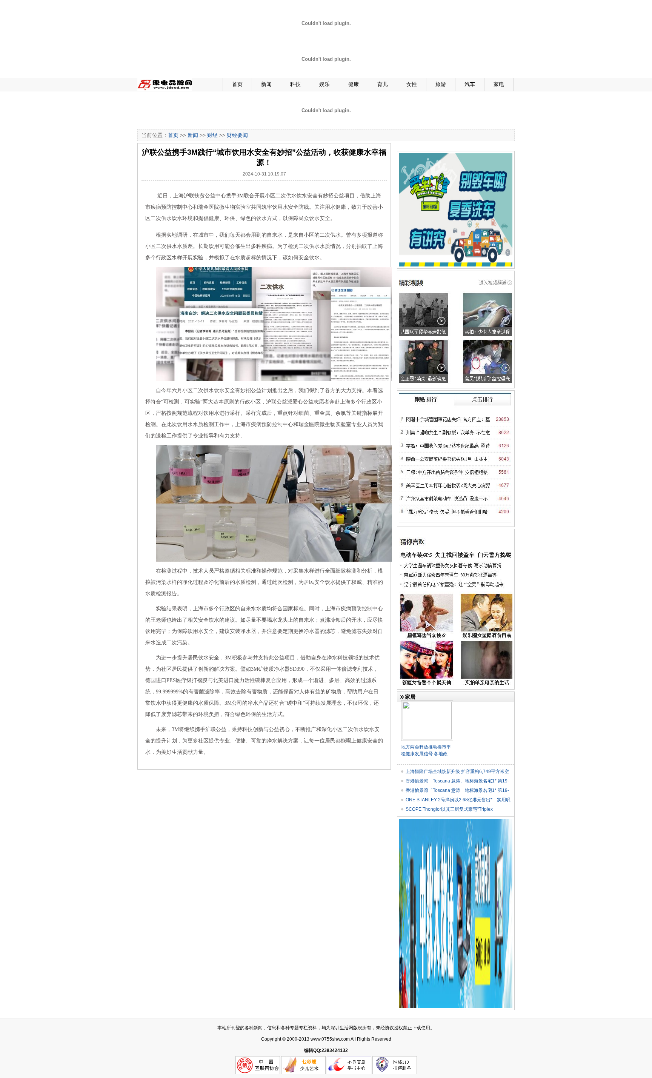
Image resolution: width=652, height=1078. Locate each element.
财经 (212, 135)
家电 (499, 84)
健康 (353, 84)
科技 (295, 84)
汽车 (469, 84)
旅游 (440, 84)
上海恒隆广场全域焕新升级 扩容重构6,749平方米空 (457, 771)
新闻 (266, 84)
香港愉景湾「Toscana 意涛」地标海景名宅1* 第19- (457, 781)
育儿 (382, 84)
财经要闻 (237, 135)
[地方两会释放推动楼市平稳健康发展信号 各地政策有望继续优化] (427, 703)
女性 (411, 84)
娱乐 (324, 84)
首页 (237, 84)
